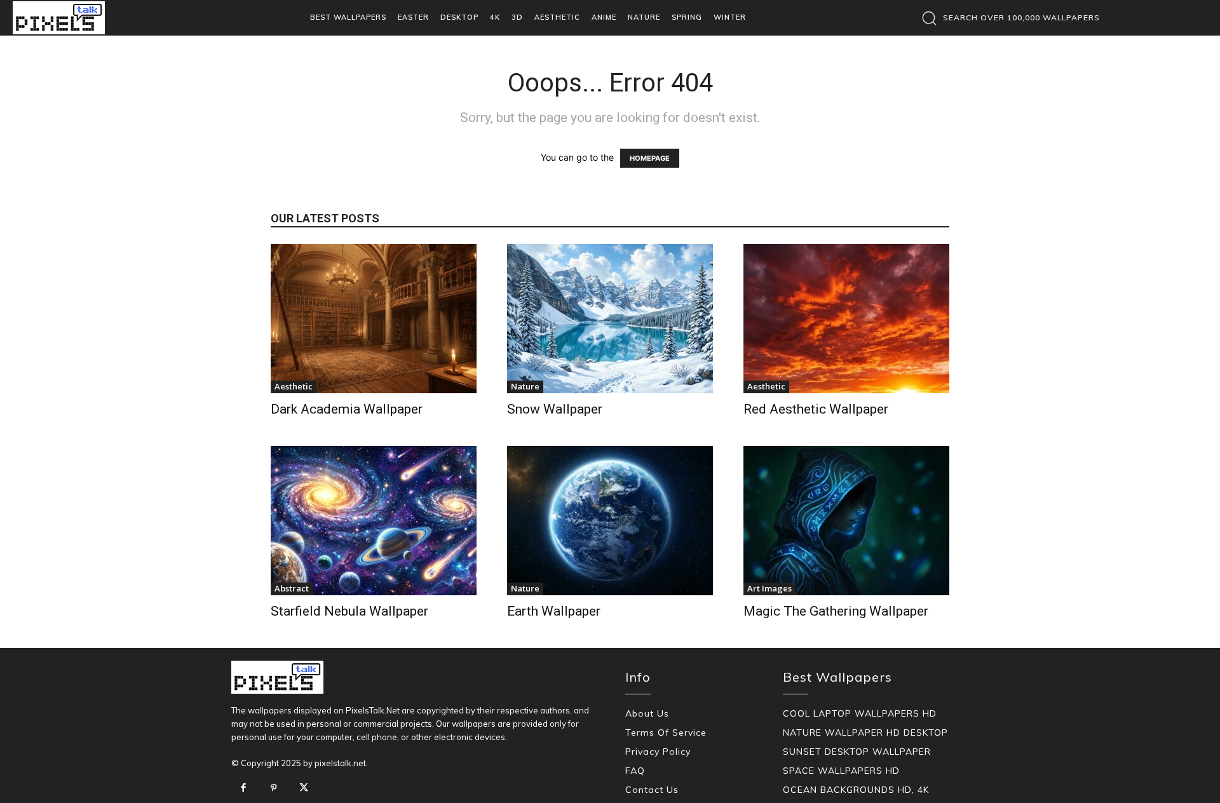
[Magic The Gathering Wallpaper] (846, 520)
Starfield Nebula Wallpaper (349, 611)
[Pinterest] (274, 788)
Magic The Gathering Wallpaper (835, 611)
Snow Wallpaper (554, 409)
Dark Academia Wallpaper (347, 409)
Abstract (291, 588)
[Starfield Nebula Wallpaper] (374, 520)
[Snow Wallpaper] (610, 318)
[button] (1007, 18)
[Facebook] (243, 788)
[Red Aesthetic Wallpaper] (846, 318)
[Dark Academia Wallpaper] (374, 318)
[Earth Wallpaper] (610, 520)
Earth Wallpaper (553, 611)
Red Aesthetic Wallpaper (815, 409)
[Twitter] (304, 788)
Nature (525, 386)
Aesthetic (293, 386)
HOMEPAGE (650, 158)
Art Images (769, 588)
